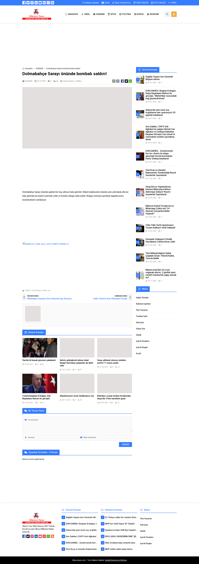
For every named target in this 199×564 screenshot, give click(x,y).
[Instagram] (32, 2)
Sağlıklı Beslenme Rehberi (116, 560)
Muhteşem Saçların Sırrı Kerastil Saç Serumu (49, 298)
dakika (27, 290)
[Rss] (52, 2)
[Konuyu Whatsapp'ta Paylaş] (130, 81)
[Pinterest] (44, 2)
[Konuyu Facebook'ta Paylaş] (122, 81)
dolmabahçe (36, 290)
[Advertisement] (99, 47)
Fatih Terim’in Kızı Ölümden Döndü (110, 298)
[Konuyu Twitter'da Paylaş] (126, 81)
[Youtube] (40, 2)
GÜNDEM (39, 68)
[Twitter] (28, 2)
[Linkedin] (36, 2)
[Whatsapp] (48, 2)
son (49, 290)
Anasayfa (28, 68)
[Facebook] (24, 2)
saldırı (44, 290)
